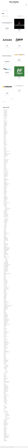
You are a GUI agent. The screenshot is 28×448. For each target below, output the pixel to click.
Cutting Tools (5, 175)
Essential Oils (5, 199)
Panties (5, 326)
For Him (5, 229)
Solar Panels (5, 386)
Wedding (5, 434)
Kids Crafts (5, 284)
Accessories (5, 111)
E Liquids (6, 372)
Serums (5, 363)
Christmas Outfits (6, 160)
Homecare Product (6, 271)
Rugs (4, 356)
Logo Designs (5, 293)
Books (5, 140)
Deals (6, 416)
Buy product (7, 29)
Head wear (5, 256)
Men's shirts (5, 304)
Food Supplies (5, 222)
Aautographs (5, 110)
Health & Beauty (6, 262)
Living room (5, 292)
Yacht (4, 438)
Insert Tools (5, 274)
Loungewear (5, 295)
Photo (4, 337)
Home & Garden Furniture (7, 264)
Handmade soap (6, 253)
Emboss (5, 194)
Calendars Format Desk (7, 151)
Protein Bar (5, 349)
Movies (5, 310)
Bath (4, 129)
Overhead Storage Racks (7, 324)
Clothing (5, 164)
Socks (4, 383)
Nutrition (6, 259)
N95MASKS (5, 312)
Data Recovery (6, 176)
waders (5, 427)
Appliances (5, 118)
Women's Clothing (6, 437)
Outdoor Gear (5, 321)
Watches (5, 432)
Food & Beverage (6, 219)
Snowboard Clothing (6, 381)
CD (4, 157)
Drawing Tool (5, 187)
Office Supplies (6, 314)
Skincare (5, 375)
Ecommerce (6, 365)
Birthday (5, 136)
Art (4, 119)
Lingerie (6, 207)
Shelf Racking (5, 367)
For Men (5, 231)
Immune (5, 272)
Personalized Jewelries (6, 332)
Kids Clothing (5, 283)
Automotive (5, 123)
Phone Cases (5, 335)
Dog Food (5, 186)
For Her (5, 228)
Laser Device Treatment (7, 286)
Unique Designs (6, 423)
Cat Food (5, 156)
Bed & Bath (5, 133)
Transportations (6, 411)
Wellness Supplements (6, 436)
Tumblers (5, 421)
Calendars (5, 150)
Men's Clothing (6, 303)
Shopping (5, 368)
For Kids (5, 230)
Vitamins (6, 260)
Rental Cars (6, 412)
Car (5, 370)
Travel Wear (5, 420)
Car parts (6, 371)
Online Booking (6, 315)
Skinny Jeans (5, 376)
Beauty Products (6, 132)
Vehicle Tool (5, 425)
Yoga (4, 439)
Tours (6, 418)
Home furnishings (6, 268)
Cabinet (5, 149)
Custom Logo (5, 173)
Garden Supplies (6, 239)
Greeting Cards (6, 243)
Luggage (5, 296)
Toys (4, 410)
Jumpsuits (5, 279)
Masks (5, 299)
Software (5, 384)
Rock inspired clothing (8, 208)
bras (4, 147)
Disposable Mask (6, 184)
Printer (5, 346)
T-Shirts (5, 401)
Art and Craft (5, 120)
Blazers (5, 137)
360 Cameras (5, 109)
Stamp (5, 392)
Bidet (4, 135)
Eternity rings (5, 200)
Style (6, 209)
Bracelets (5, 146)
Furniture (5, 235)
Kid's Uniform (5, 282)
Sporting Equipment (6, 387)
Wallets (5, 430)
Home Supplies (6, 270)
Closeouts (5, 163)
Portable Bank (5, 341)
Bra (4, 145)
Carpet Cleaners (6, 155)
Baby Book (5, 124)
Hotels (6, 417)
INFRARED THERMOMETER (7, 273)
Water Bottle (5, 433)
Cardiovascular (5, 154)
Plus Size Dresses (6, 339)
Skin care (5, 374)
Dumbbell (5, 189)
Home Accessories (6, 265)
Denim (5, 178)
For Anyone (5, 224)
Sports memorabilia (6, 390)
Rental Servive (5, 353)
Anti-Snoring (5, 114)
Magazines (5, 297)
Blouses (5, 138)
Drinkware (5, 188)
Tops (4, 409)
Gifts (4, 241)
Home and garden (6, 266)
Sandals (5, 357)
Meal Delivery (5, 301)
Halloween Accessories (6, 247)
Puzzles (5, 350)
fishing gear (5, 212)
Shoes (6, 117)
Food (4, 217)
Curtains (5, 171)
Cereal (5, 158)
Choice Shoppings (14, 2)
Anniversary (5, 113)
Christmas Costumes (6, 159)
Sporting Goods (6, 388)
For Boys (5, 226)
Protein (5, 348)
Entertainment (5, 198)
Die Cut (5, 181)
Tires (4, 405)
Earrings (5, 190)
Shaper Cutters (6, 366)
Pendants (5, 330)
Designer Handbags (6, 179)
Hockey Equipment (6, 263)
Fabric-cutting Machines (7, 202)
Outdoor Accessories (6, 319)
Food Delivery (5, 221)
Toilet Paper (5, 406)
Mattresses (5, 300)
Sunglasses (5, 396)
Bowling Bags (5, 144)
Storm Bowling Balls (6, 395)
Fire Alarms (5, 210)
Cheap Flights (7, 414)
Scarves (5, 359)
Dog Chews (5, 185)
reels (4, 352)
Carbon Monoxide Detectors (7, 153)
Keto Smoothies (6, 281)
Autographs (5, 122)
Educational (5, 191)
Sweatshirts (5, 399)
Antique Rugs (5, 115)
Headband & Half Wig (6, 257)
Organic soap (5, 318)
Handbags (5, 252)
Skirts (4, 377)
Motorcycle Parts (6, 308)
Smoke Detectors (6, 378)
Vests (4, 426)
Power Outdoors (6, 344)
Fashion (5, 206)
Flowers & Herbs (6, 216)
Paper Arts (5, 328)
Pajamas (5, 325)
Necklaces (5, 313)
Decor (4, 177)
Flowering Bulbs (6, 215)
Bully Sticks (5, 148)
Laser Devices (5, 287)
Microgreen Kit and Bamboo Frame (8, 305)
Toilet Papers (5, 407)
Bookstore (5, 141)
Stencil (5, 394)
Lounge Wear (5, 294)
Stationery (5, 393)
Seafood (5, 362)
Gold (4, 242)
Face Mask (5, 203)
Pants (4, 327)
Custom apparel (6, 172)
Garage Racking (6, 237)
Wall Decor (5, 429)
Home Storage (5, 269)
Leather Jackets (6, 288)
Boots (4, 142)
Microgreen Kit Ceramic (7, 306)
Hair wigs (5, 246)
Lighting (5, 290)
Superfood (5, 397)
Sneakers (5, 380)
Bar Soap (5, 127)
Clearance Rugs (6, 162)
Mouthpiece (5, 309)
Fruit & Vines (5, 234)
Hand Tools (5, 251)
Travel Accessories (6, 419)
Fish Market (5, 211)
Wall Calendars (5, 428)
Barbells (5, 128)
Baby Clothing (5, 125)
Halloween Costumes (6, 248)
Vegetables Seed (6, 424)
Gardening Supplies (6, 240)
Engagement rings (6, 197)
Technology (5, 402)
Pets (4, 334)
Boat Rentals (5, 139)
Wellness (6, 261)
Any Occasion (5, 116)
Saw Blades (5, 358)
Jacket (4, 275)
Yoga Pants (5, 440)
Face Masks (5, 204)
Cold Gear (5, 166)
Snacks (5, 379)
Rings (4, 354)
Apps (6, 403)
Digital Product (6, 182)
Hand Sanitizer (5, 250)
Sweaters (5, 398)
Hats (4, 255)
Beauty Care (5, 131)
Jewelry (5, 278)
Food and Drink (6, 220)
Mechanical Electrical (6, 302)
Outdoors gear (5, 322)
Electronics (5, 193)
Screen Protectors (6, 361)
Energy (5, 195)
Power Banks (5, 343)
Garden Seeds (5, 238)
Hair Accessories (6, 244)
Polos (4, 340)
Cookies (5, 167)
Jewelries (5, 277)
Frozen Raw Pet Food (6, 233)
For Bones (5, 225)
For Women (5, 232)
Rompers (5, 355)
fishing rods (5, 213)
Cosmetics (5, 168)
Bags (4, 126)
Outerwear (5, 323)
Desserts (5, 180)
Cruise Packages (7, 415)
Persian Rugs (5, 331)
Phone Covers (5, 336)
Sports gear (5, 389)
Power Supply (5, 345)
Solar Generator (6, 385)
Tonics (5, 408)
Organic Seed (5, 317)
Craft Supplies (5, 169)
